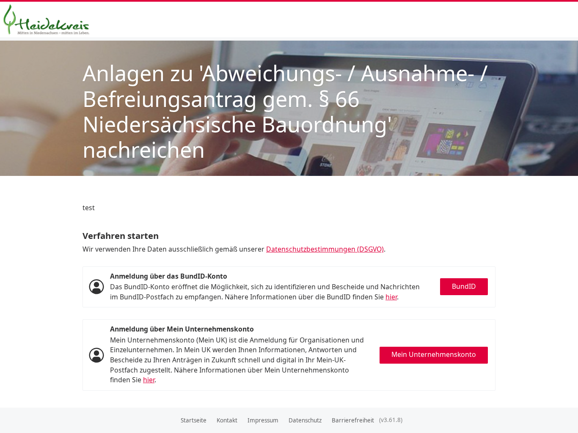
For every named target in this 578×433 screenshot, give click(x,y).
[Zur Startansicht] (49, 19)
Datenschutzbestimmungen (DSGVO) (325, 249)
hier (391, 296)
